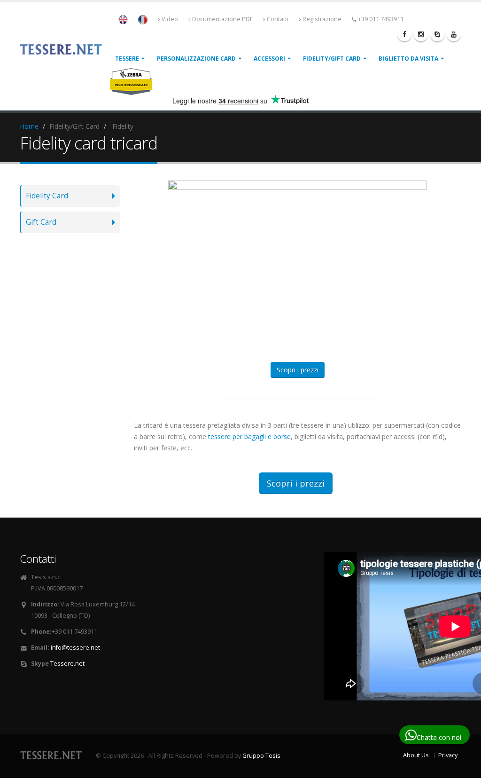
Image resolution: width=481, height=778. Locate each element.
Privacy (448, 755)
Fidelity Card (47, 196)
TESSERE (127, 59)
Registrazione (322, 19)
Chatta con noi (439, 737)
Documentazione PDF (222, 19)
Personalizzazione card (196, 59)
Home (29, 126)
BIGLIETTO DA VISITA (408, 59)
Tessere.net (67, 664)
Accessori (269, 59)
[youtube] (454, 34)
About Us (416, 755)
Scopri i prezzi (297, 369)
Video (170, 19)
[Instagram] (421, 34)
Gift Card (41, 222)
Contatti (277, 19)
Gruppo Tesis (261, 756)
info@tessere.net (75, 648)
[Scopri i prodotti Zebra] (131, 81)
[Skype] (437, 34)
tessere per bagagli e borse (249, 436)
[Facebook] (404, 34)
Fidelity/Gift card (332, 59)
